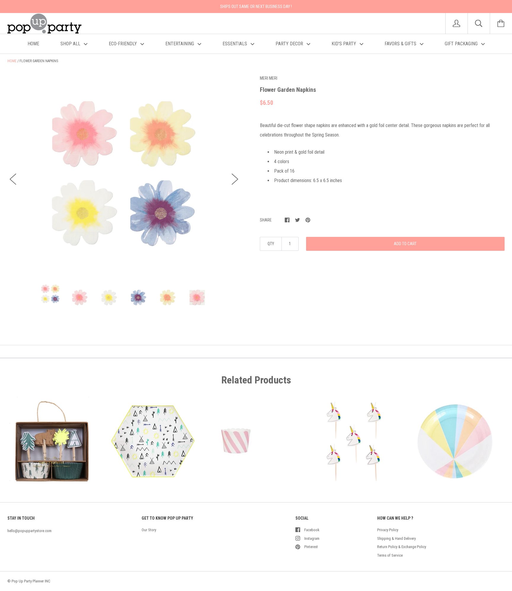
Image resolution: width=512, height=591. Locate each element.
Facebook (311, 530)
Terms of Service (390, 555)
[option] (124, 173)
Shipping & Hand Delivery (396, 538)
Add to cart (405, 243)
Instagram (311, 538)
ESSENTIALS (235, 43)
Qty (271, 243)
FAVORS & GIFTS (401, 43)
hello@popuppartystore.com (29, 531)
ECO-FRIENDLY (123, 43)
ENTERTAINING (180, 43)
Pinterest (311, 547)
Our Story (149, 530)
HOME (33, 43)
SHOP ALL (70, 43)
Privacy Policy (387, 530)
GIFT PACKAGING (462, 43)
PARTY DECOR (290, 43)
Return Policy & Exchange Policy (401, 547)
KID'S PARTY (344, 43)
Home (12, 61)
